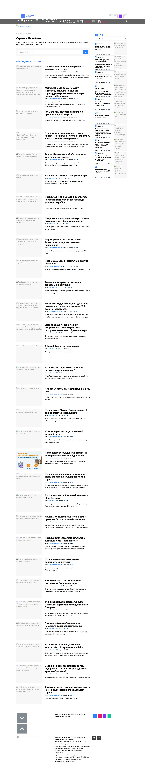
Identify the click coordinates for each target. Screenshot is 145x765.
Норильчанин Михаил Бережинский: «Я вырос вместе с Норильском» (66, 411)
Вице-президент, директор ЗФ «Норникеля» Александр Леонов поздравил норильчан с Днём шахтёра (66, 328)
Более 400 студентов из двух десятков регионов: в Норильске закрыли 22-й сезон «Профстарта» (66, 306)
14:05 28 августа (60, 223)
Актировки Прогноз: (69, 21)
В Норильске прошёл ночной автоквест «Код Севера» (66, 497)
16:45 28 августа (67, 159)
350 (76, 247)
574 (72, 436)
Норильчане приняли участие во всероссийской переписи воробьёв (64, 646)
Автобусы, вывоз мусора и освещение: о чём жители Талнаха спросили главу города (67, 690)
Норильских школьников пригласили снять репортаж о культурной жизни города (65, 477)
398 (76, 159)
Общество (100, 86)
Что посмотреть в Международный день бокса (67, 390)
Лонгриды (100, 99)
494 (72, 458)
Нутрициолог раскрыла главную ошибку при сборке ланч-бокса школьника (67, 219)
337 (76, 98)
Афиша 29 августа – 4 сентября (62, 346)
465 (72, 543)
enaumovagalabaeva (54, 72)
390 (69, 223)
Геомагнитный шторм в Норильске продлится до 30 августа (64, 113)
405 (76, 266)
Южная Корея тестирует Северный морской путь (64, 433)
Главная (18, 33)
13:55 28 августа (67, 247)
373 (71, 348)
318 (76, 205)
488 (66, 610)
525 (72, 394)
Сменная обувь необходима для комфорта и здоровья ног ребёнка (63, 624)
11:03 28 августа (62, 333)
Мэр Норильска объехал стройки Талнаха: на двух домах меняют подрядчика (63, 242)
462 (66, 650)
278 (76, 117)
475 (66, 628)
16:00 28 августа (62, 178)
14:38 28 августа (67, 205)
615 (72, 695)
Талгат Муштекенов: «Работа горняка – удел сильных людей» (66, 155)
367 (76, 311)
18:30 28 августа (67, 72)
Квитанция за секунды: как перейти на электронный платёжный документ (66, 454)
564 (66, 674)
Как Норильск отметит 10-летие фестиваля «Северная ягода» (62, 582)
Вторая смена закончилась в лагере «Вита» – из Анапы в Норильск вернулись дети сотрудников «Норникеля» (67, 136)
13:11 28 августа (67, 266)
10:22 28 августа (62, 348)
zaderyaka (51, 178)
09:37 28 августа (62, 373)
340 (76, 141)
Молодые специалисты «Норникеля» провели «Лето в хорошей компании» (65, 518)
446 (71, 333)
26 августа (65, 695)
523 (66, 522)
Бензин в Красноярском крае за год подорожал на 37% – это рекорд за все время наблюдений (66, 669)
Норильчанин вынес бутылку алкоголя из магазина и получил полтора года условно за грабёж (66, 200)
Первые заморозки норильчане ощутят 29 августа (66, 262)
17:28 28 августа (67, 117)
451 (72, 564)
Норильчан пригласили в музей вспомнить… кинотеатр (62, 560)
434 (72, 482)
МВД (5, 63)
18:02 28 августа (67, 98)
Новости (100, 44)
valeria (50, 223)
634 (66, 500)
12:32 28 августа (62, 287)
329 (71, 178)
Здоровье (100, 140)
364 (71, 373)
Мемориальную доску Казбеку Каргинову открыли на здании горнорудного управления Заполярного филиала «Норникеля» (66, 92)
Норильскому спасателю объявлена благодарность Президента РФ (65, 539)
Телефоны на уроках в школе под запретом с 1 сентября (63, 283)
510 (72, 586)
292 (76, 72)
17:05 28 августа (67, 141)
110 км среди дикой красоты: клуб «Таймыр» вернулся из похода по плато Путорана (66, 605)
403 (71, 287)
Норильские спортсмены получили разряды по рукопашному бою (64, 369)
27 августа (65, 394)
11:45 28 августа (67, 311)
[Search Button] (13, 76)
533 (66, 415)
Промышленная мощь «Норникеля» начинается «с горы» (64, 68)
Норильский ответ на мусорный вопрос (66, 175)
